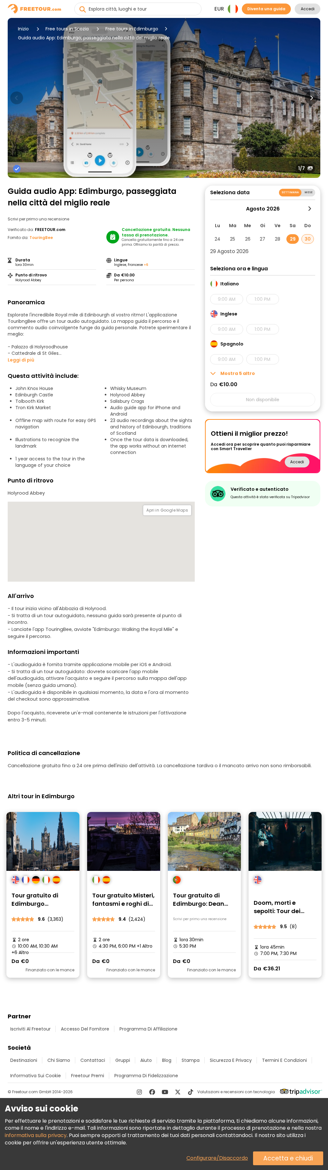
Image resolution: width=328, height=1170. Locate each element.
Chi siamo (58, 1060)
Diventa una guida (266, 9)
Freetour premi (87, 1075)
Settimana (290, 192)
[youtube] (165, 1092)
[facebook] (152, 1092)
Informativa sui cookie (35, 1075)
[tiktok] (190, 1092)
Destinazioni (23, 1060)
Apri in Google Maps (167, 510)
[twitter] (178, 1092)
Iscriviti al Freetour (30, 1029)
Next (311, 98)
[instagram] (139, 1092)
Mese (309, 192)
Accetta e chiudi (288, 1158)
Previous (17, 98)
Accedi (308, 9)
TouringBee (41, 237)
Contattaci (92, 1060)
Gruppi (122, 1060)
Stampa (191, 1060)
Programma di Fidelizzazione (146, 1075)
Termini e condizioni (284, 1060)
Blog (166, 1060)
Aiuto (146, 1060)
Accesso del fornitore (85, 1029)
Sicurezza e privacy (231, 1060)
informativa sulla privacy (36, 1135)
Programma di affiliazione (148, 1029)
